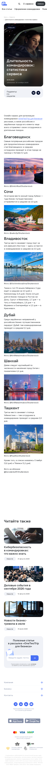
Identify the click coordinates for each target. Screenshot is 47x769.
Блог (5, 17)
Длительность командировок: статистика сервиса (21, 19)
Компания (8, 682)
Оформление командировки (27, 9)
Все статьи (7, 9)
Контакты (8, 695)
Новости (12, 17)
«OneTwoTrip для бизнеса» (30, 118)
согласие (33, 664)
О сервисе (28, 4)
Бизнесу (8, 689)
